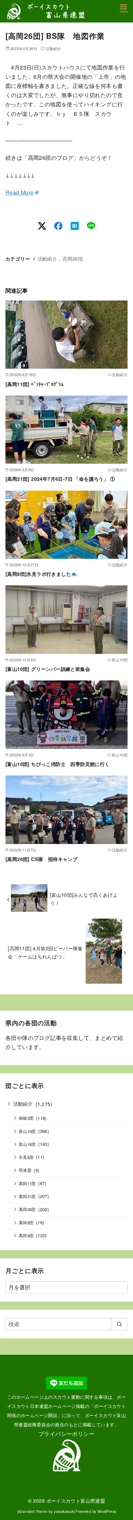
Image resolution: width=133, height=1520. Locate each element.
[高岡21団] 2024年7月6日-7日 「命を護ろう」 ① (60, 478)
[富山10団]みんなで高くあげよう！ (84, 898)
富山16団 (27, 1144)
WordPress (107, 1511)
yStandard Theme (32, 1511)
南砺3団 (26, 1118)
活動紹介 (53, 48)
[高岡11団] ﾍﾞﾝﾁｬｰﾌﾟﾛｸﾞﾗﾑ (34, 384)
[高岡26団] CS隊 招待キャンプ (41, 859)
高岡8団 (26, 1222)
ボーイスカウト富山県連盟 (75, 1500)
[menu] (123, 8)
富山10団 (27, 1131)
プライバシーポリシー (66, 1434)
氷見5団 (26, 1157)
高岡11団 (27, 1183)
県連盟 (25, 1170)
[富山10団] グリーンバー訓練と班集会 (47, 668)
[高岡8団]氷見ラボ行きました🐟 (41, 573)
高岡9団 (26, 1235)
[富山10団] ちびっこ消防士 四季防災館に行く (57, 764)
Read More (19, 192)
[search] (119, 1324)
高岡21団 (27, 1196)
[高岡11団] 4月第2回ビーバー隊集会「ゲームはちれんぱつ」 (45, 952)
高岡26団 (72, 258)
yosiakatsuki (64, 1511)
